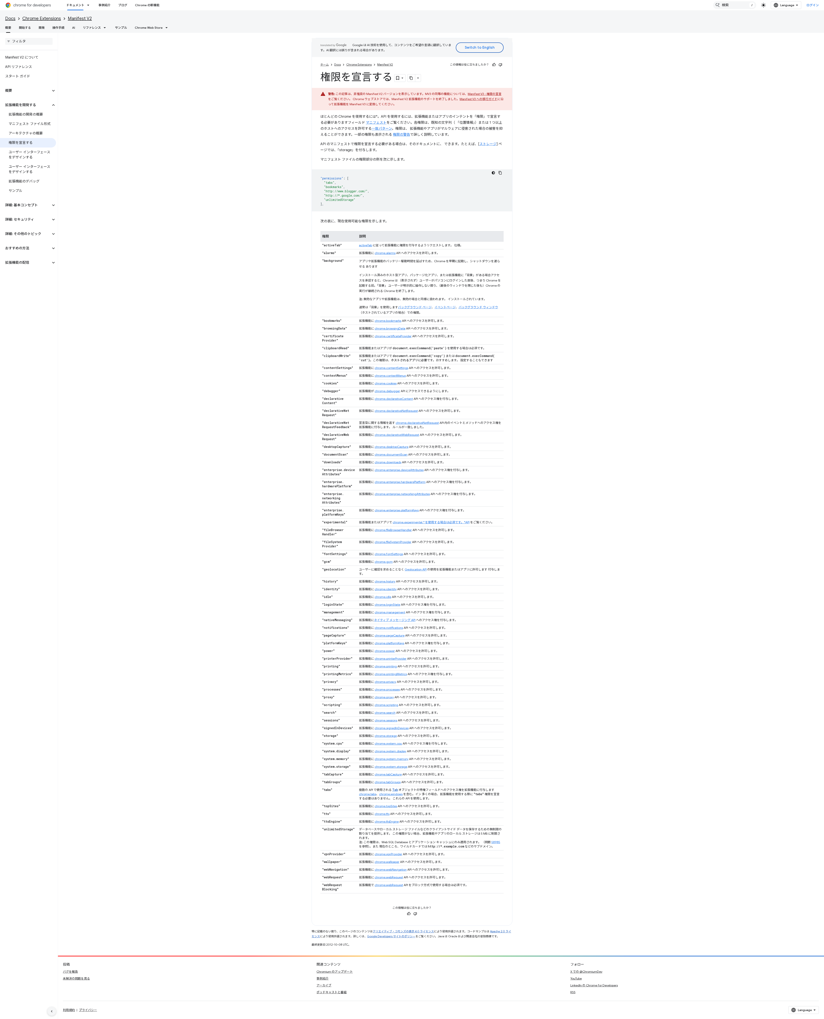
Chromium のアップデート (335, 972)
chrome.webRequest (389, 877)
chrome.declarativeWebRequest (397, 435)
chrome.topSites (386, 806)
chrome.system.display (390, 751)
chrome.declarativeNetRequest (396, 411)
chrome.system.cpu (388, 743)
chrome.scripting (386, 705)
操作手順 (58, 28)
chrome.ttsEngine (387, 821)
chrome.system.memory (391, 759)
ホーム (324, 64)
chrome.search (385, 713)
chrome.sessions (386, 720)
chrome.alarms (385, 253)
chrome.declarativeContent (394, 399)
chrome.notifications (389, 628)
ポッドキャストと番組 (332, 992)
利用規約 (69, 1010)
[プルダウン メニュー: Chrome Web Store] (168, 27)
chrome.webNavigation (391, 869)
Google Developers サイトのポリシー (391, 936)
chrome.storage (386, 736)
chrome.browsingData (390, 328)
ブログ (122, 5)
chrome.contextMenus (390, 376)
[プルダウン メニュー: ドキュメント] (89, 5)
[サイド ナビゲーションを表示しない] (51, 1011)
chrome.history (385, 581)
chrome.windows (391, 794)
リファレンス (92, 28)
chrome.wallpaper (387, 862)
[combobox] (734, 5)
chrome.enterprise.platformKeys (397, 510)
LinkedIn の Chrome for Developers (594, 985)
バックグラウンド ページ (415, 307)
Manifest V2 (80, 18)
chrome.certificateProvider (393, 336)
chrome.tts (382, 814)
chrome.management (390, 612)
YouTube (576, 978)
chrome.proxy (384, 697)
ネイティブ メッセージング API (394, 620)
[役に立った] (494, 65)
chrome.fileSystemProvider (393, 542)
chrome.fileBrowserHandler (393, 530)
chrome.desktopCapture (391, 447)
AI (73, 28)
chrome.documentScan (391, 454)
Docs (10, 18)
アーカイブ (324, 985)
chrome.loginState (387, 605)
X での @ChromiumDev (586, 972)
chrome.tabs (367, 794)
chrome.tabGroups (388, 782)
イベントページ (445, 307)
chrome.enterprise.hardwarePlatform (400, 482)
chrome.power (385, 651)
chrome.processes (387, 689)
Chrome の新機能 (147, 5)
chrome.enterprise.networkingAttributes (402, 494)
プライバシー (88, 1010)
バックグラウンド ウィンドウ (478, 307)
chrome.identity (386, 589)
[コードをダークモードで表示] (493, 172)
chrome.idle (383, 597)
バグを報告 (70, 972)
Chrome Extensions (41, 18)
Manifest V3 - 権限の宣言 (484, 94)
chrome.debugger (387, 391)
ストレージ (488, 144)
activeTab (365, 245)
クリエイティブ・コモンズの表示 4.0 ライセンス (403, 931)
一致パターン (382, 128)
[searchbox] (29, 41)
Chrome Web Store (149, 28)
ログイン (812, 5)
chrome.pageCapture (389, 635)
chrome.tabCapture (388, 774)
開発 (42, 28)
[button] (25, 90)
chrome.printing (386, 666)
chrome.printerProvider (390, 659)
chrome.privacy (385, 682)
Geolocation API (416, 569)
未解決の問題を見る (76, 978)
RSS (573, 992)
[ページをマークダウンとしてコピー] (411, 78)
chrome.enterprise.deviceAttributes (399, 470)
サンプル (121, 28)
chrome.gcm (384, 562)
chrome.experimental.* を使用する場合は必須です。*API (431, 522)
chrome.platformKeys (389, 643)
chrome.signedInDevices (392, 728)
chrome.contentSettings (391, 368)
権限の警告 (401, 134)
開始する (25, 28)
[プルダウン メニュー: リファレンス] (106, 27)
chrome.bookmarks (388, 321)
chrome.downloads (388, 462)
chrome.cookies (386, 383)
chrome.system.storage (391, 767)
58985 (495, 842)
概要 (8, 28)
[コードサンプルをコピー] (500, 172)
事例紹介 (104, 5)
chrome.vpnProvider (388, 854)
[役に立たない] (500, 65)
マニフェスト (376, 122)
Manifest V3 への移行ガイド (478, 99)
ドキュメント (75, 5)
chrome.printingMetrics (391, 674)
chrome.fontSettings (389, 554)
